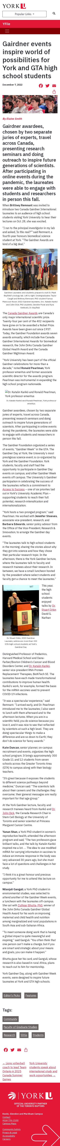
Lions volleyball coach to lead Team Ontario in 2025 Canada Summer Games (14, 1071)
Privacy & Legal (9, 1132)
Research (9, 1035)
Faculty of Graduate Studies (20, 1027)
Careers (6, 1139)
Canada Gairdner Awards (23, 313)
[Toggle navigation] (7, 31)
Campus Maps (9, 1123)
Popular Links (23, 14)
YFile (6, 24)
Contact (6, 1117)
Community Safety (11, 1129)
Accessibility (8, 1135)
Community (10, 1019)
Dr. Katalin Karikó (39, 666)
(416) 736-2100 (10, 1120)
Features (31, 995)
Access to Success (13, 489)
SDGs (24, 1035)
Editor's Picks (12, 995)
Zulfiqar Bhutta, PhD (30, 905)
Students (38, 1035)
